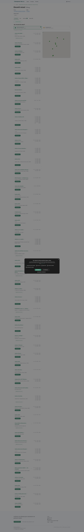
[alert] (42, 266)
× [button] (58, 259)
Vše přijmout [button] (38, 269)
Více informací (43, 263)
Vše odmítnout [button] (45, 269)
